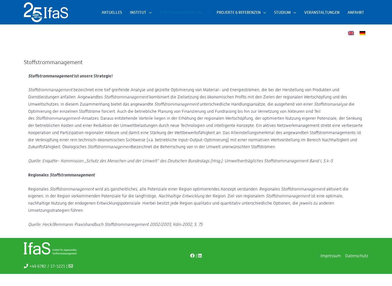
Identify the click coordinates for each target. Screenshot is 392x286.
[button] (149, 12)
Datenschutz (356, 255)
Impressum (331, 255)
